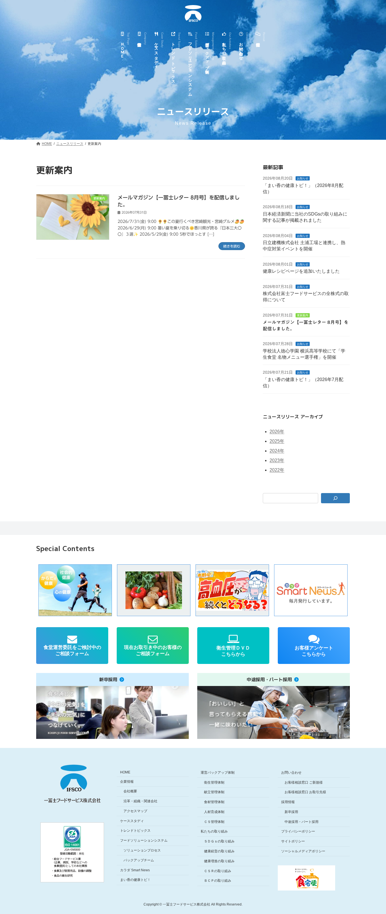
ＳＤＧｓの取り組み (219, 842)
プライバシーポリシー (298, 832)
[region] (193, 590)
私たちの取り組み (214, 832)
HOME (125, 772)
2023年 (277, 460)
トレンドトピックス (135, 831)
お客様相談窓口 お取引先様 (305, 792)
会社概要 (130, 791)
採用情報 (288, 802)
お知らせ (302, 178)
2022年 (277, 470)
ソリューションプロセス (142, 850)
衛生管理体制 (214, 782)
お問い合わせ (291, 773)
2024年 (277, 450)
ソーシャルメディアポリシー (303, 851)
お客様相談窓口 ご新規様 (304, 782)
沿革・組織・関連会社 (140, 801)
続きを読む (231, 246)
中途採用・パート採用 (301, 822)
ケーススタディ (132, 821)
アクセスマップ (135, 811)
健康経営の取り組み (219, 851)
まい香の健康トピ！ (135, 880)
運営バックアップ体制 (218, 773)
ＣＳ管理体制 (214, 822)
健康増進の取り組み (219, 861)
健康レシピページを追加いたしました (301, 271)
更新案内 (302, 315)
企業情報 (127, 782)
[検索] (335, 498)
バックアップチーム (138, 860)
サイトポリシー (293, 842)
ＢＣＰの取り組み (217, 881)
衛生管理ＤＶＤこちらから (233, 651)
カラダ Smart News (135, 870)
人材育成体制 (214, 812)
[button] (153, 590)
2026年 (277, 431)
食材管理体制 (214, 802)
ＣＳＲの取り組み (217, 871)
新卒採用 (291, 812)
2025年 (277, 441)
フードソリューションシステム (144, 841)
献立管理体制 (214, 792)
